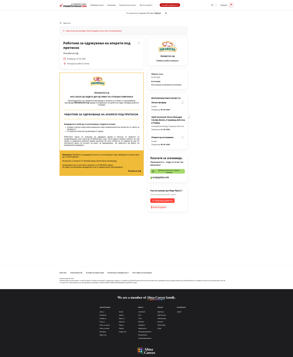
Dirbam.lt (141, 322)
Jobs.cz (102, 312)
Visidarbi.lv (141, 325)
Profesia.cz (103, 318)
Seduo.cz (122, 318)
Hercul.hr (160, 322)
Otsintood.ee (142, 328)
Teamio (121, 315)
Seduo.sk (121, 322)
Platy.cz (121, 325)
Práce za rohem (104, 328)
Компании (111, 5)
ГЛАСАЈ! (158, 13)
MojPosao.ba (161, 315)
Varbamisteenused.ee (144, 338)
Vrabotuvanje (161, 318)
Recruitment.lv (142, 335)
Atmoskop (103, 332)
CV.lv (139, 315)
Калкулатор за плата (127, 5)
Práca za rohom (105, 325)
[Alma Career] (146, 351)
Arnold (121, 312)
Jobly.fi (179, 312)
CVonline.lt (141, 312)
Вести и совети (146, 5)
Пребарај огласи (97, 5)
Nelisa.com (103, 335)
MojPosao (160, 312)
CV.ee (140, 318)
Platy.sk (121, 328)
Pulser (159, 328)
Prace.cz (102, 322)
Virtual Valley (161, 325)
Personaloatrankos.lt (144, 332)
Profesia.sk (103, 315)
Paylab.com (122, 332)
